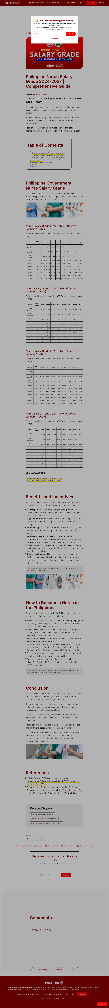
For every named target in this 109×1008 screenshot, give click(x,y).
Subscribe (71, 34)
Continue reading (54, 38)
